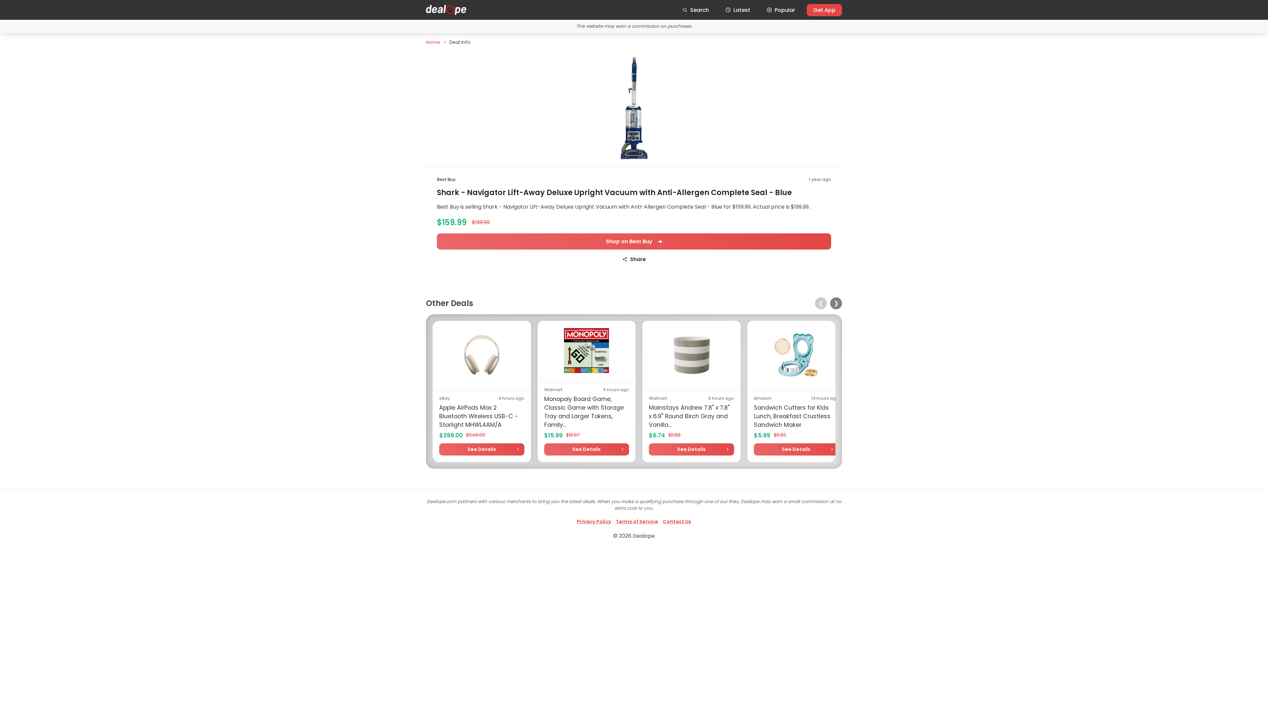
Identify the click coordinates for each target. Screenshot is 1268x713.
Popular (785, 10)
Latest (741, 10)
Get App (824, 10)
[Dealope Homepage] (446, 10)
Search (699, 10)
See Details (482, 449)
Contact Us (677, 521)
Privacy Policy (594, 521)
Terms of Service (637, 521)
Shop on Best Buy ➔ (634, 241)
